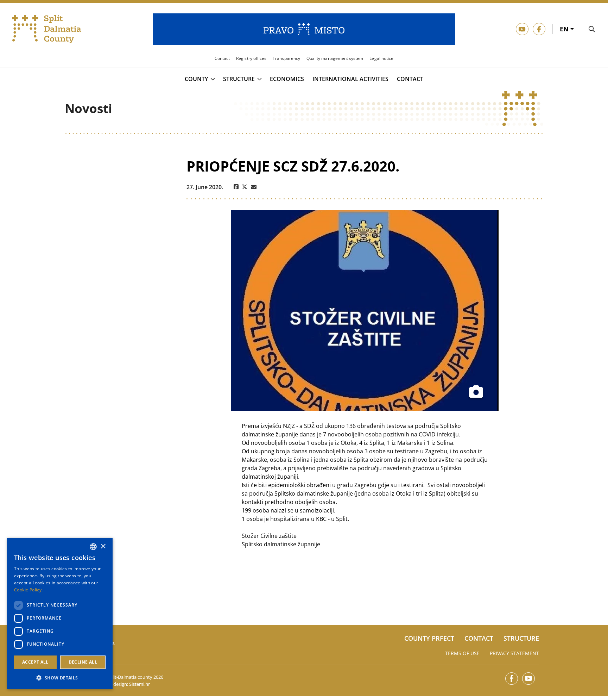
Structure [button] (239, 79)
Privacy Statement (514, 653)
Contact (410, 79)
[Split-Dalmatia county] (46, 29)
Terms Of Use (462, 653)
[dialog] (60, 613)
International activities (350, 79)
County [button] (196, 79)
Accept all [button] (35, 662)
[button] (60, 677)
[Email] (253, 187)
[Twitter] (244, 187)
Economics (287, 79)
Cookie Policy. (28, 590)
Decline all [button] (83, 662)
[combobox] (93, 546)
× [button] (103, 546)
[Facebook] (236, 187)
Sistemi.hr (139, 684)
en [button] (565, 29)
